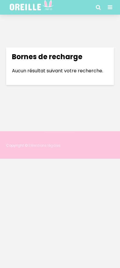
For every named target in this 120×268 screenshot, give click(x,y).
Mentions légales (46, 145)
